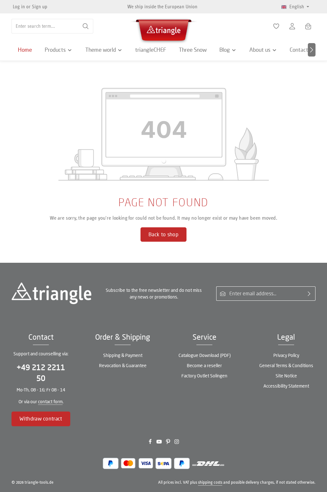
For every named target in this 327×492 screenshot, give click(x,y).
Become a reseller (204, 365)
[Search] (85, 26)
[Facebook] (151, 443)
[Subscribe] (309, 293)
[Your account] (292, 26)
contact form (50, 401)
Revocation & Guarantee (123, 365)
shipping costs (210, 482)
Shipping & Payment (122, 355)
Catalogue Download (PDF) (205, 355)
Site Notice (286, 375)
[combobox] (45, 26)
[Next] (312, 50)
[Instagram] (176, 443)
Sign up (39, 6)
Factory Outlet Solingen (204, 375)
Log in (19, 6)
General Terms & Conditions (286, 365)
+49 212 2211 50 (41, 372)
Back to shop (163, 234)
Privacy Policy (286, 355)
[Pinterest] (168, 443)
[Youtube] (159, 443)
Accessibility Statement (286, 386)
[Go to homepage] (163, 28)
